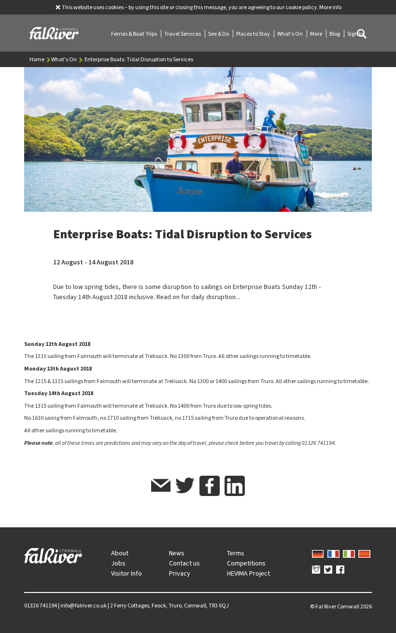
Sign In (355, 34)
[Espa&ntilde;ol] (364, 553)
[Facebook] (340, 570)
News (176, 553)
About (119, 553)
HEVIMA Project (248, 573)
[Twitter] (328, 570)
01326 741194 (40, 605)
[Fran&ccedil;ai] (333, 553)
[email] (160, 487)
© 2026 (341, 606)
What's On (290, 34)
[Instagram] (316, 570)
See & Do (219, 34)
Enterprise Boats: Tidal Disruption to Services (139, 59)
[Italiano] (349, 553)
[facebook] (209, 486)
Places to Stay (253, 34)
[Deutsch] (318, 553)
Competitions (246, 563)
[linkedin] (235, 486)
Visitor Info (126, 573)
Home (37, 59)
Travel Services (183, 34)
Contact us (184, 563)
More (316, 34)
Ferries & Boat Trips (134, 34)
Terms (235, 553)
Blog (335, 34)
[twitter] (185, 487)
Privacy (179, 573)
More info (330, 7)
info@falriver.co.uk (83, 605)
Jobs (118, 563)
